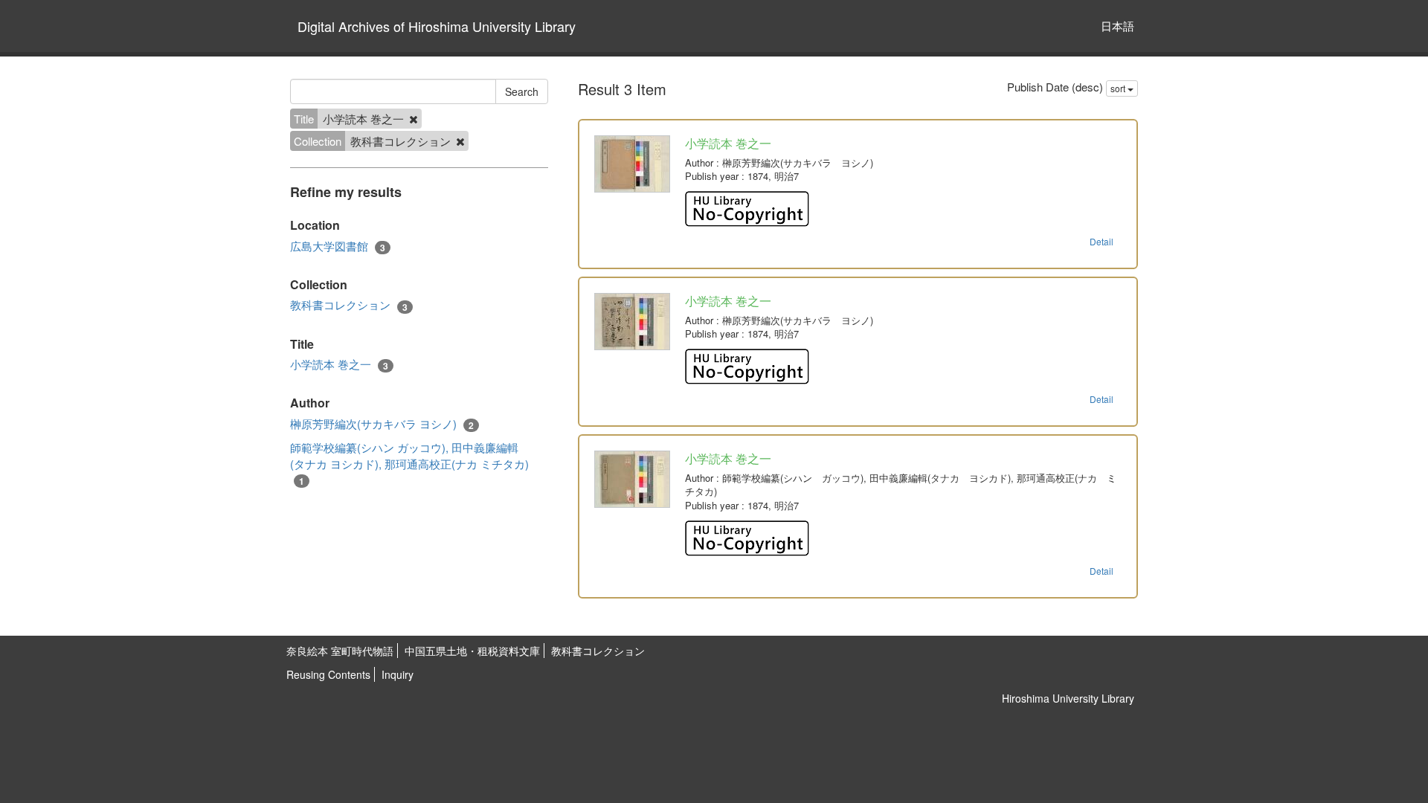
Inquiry (398, 674)
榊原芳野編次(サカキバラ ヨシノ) (382, 424)
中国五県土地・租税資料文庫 (472, 650)
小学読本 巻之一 (339, 364)
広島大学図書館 (337, 246)
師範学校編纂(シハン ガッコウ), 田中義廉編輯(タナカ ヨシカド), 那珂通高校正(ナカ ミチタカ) (409, 463)
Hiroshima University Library (1068, 698)
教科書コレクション (349, 305)
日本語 (1117, 25)
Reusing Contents (328, 674)
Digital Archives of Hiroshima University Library (437, 26)
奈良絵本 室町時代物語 (339, 650)
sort (1119, 88)
